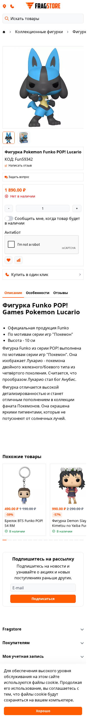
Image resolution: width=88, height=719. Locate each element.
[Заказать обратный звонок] (12, 6)
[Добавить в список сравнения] (18, 260)
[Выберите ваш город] (4, 6)
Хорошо (43, 711)
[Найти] (6, 18)
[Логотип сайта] (43, 5)
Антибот (13, 232)
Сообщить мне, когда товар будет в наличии (42, 221)
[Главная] (3, 31)
